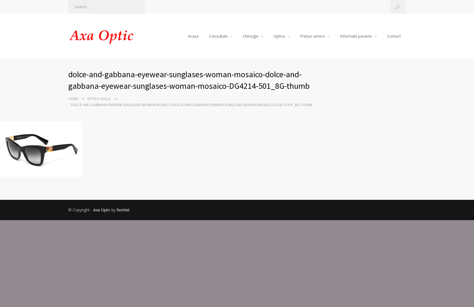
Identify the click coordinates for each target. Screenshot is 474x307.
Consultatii (218, 36)
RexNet (123, 209)
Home (73, 98)
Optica (279, 36)
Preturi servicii (312, 36)
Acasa (193, 36)
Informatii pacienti (356, 36)
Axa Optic (101, 209)
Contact (394, 36)
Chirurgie (250, 36)
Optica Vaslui (99, 98)
